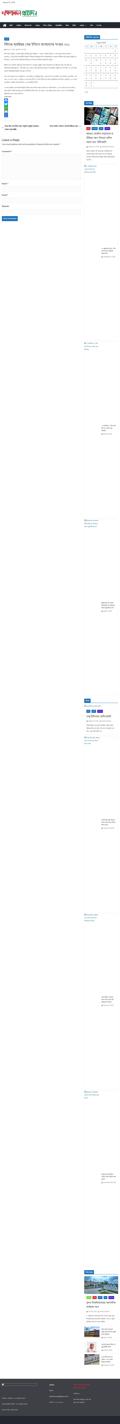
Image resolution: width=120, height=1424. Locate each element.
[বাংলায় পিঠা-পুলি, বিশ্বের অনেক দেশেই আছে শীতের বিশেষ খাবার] (91, 824)
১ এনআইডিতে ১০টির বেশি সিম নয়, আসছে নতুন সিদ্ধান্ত (108, 428)
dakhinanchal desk (108, 147)
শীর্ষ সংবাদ (107, 128)
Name (5, 184)
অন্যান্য (82, 25)
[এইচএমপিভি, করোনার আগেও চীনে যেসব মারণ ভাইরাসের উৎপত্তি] (91, 1001)
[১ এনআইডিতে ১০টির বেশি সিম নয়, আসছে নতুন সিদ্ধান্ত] (91, 430)
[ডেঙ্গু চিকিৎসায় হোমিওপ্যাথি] (101, 706)
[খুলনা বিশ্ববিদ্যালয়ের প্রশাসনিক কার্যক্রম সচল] (101, 1285)
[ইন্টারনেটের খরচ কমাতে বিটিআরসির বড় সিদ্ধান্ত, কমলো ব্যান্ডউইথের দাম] (91, 607)
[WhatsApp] (41, 108)
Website (5, 206)
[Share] (41, 115)
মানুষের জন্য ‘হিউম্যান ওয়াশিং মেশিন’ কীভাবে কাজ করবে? (108, 1176)
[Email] (41, 111)
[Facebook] (41, 100)
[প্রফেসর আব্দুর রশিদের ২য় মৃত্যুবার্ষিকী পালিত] (91, 1347)
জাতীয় (11, 25)
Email (5, 195)
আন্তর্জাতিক (58, 25)
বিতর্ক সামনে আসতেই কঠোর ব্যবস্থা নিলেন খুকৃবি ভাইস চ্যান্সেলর (108, 1331)
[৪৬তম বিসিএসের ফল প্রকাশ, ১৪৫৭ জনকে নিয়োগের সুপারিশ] (91, 1361)
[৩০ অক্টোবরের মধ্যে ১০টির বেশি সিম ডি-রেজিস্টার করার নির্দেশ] (91, 253)
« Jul (86, 92)
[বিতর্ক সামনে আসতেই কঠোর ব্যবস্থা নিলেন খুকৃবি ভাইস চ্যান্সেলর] (91, 1333)
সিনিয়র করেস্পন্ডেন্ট (22, 49)
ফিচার (67, 25)
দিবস (91, 25)
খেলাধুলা (37, 25)
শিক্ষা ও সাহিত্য (47, 25)
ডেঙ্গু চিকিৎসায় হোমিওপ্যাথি (98, 716)
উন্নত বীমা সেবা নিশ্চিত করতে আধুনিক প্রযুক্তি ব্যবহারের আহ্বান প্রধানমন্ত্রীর (22, 127)
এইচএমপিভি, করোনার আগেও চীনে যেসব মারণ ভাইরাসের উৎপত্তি (107, 999)
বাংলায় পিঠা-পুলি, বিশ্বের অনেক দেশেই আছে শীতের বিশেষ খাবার (108, 822)
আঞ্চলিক (18, 25)
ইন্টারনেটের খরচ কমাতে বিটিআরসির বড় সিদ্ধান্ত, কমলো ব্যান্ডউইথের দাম (108, 605)
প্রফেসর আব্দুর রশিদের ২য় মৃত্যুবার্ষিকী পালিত (108, 1345)
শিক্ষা (105, 1297)
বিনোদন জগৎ (28, 25)
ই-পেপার (99, 25)
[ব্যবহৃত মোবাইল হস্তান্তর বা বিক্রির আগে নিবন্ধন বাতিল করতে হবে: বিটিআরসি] (101, 116)
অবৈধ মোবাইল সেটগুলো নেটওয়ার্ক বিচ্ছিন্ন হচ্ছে (64, 126)
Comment (7, 151)
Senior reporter (106, 721)
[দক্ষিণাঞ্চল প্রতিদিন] (5, 25)
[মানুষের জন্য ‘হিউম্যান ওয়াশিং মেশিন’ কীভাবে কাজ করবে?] (91, 1178)
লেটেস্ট (101, 128)
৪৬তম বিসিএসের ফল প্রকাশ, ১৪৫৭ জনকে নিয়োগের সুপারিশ (107, 1359)
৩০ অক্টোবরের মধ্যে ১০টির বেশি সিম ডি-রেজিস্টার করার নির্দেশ (108, 250)
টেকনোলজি (95, 128)
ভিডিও (74, 25)
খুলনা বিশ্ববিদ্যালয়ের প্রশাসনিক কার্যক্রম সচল (101, 1304)
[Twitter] (41, 104)
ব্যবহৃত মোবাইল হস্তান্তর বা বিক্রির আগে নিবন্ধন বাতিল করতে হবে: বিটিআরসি (99, 138)
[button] (85, 25)
